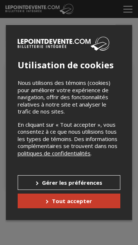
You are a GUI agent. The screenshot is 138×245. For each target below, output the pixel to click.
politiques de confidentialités (54, 153)
